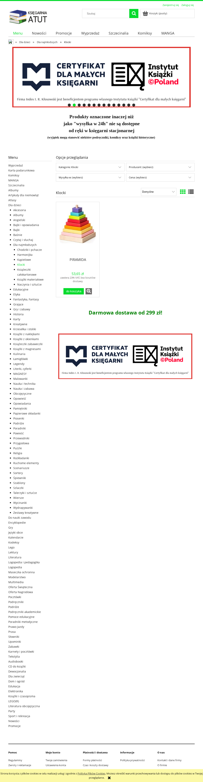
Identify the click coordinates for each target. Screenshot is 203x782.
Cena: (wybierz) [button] (138, 177)
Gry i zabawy (21, 309)
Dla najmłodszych (25, 245)
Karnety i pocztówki (21, 651)
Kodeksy (13, 542)
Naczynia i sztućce (29, 284)
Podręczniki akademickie (24, 612)
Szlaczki (18, 488)
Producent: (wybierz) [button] (141, 167)
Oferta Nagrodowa (20, 592)
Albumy (13, 190)
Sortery (18, 473)
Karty (16, 319)
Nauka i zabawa (23, 389)
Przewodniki (21, 438)
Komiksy (13, 175)
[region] (101, 77)
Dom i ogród (16, 681)
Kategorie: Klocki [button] (68, 167)
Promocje (14, 726)
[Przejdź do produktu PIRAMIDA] (78, 229)
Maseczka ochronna (21, 572)
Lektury (13, 552)
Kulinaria (19, 354)
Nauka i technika (24, 384)
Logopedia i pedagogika (24, 562)
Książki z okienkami (26, 339)
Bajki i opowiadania (26, 225)
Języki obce (15, 532)
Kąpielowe (24, 260)
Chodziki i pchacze (29, 250)
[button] (88, 291)
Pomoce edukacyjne (21, 617)
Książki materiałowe (30, 279)
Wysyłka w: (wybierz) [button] (71, 177)
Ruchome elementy (26, 463)
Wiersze (18, 498)
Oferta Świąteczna (20, 587)
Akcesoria (19, 210)
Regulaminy (15, 760)
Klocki (21, 264)
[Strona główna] (28, 16)
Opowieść (19, 398)
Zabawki (13, 646)
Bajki (16, 230)
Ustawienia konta (56, 765)
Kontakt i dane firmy (169, 760)
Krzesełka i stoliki (24, 329)
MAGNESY (20, 374)
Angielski (19, 220)
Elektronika (15, 691)
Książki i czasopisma (21, 696)
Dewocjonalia (17, 671)
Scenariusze (21, 468)
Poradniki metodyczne (23, 622)
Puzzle (17, 448)
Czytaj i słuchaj (23, 240)
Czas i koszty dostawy (95, 765)
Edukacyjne (20, 289)
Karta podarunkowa (21, 170)
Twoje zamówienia (56, 760)
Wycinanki (20, 503)
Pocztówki (14, 597)
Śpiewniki (19, 478)
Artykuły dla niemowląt (23, 195)
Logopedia (15, 567)
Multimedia (16, 582)
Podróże (18, 423)
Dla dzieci (14, 205)
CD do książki (17, 666)
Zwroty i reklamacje (19, 765)
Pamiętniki (20, 408)
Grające (18, 304)
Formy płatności (92, 760)
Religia (17, 453)
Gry (10, 527)
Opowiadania (22, 403)
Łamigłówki (20, 359)
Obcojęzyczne (22, 393)
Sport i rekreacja (19, 716)
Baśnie (17, 235)
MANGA (13, 180)
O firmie (162, 765)
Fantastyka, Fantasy (26, 299)
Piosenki (18, 418)
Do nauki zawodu (19, 517)
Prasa (12, 632)
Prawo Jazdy (16, 627)
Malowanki (20, 379)
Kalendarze (15, 537)
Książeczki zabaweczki (28, 344)
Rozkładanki (21, 458)
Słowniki (13, 637)
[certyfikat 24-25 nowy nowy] (101, 77)
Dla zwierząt (16, 676)
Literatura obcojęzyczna (24, 706)
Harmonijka (25, 255)
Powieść (18, 433)
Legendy (18, 364)
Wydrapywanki (23, 508)
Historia (18, 314)
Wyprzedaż (15, 165)
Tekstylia (14, 656)
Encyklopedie (17, 522)
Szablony (19, 483)
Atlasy (12, 200)
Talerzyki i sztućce (25, 493)
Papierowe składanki (26, 413)
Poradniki (19, 428)
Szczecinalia (16, 185)
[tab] (69, 105)
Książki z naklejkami (26, 334)
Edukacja (14, 686)
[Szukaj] (133, 13)
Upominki (14, 641)
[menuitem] (17, 33)
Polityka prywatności (132, 760)
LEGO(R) (13, 701)
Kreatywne (20, 324)
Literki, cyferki (22, 369)
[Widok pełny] (191, 191)
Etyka (16, 294)
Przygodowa (21, 443)
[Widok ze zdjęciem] (183, 191)
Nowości (13, 721)
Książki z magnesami (27, 349)
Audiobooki (15, 661)
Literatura (14, 557)
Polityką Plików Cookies (91, 773)
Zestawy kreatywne (25, 513)
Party (11, 711)
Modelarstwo (17, 577)
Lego (11, 547)
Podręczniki (16, 602)
